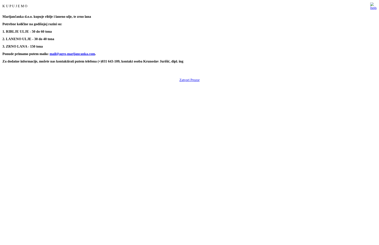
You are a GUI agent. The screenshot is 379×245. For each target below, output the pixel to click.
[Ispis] (373, 5)
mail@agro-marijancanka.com (72, 54)
